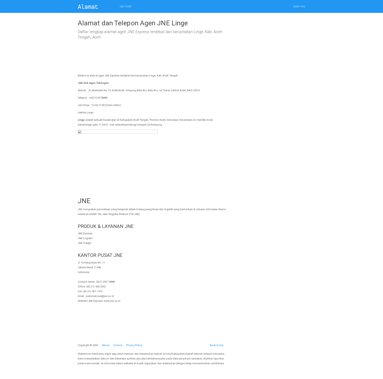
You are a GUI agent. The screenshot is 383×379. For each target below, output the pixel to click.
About (106, 345)
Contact (117, 345)
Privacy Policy (134, 345)
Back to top (216, 345)
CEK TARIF (126, 6)
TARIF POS (299, 6)
